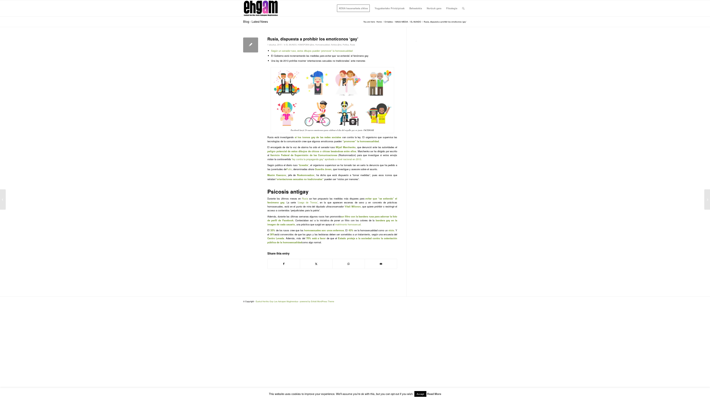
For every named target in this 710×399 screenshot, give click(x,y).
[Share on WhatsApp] (348, 264)
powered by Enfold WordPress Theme (317, 301)
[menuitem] (353, 8)
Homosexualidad (322, 44)
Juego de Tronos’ (308, 202)
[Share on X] (316, 264)
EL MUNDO (291, 44)
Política (346, 44)
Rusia (352, 44)
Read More (434, 394)
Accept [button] (420, 394)
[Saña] (3, 199)
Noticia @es (336, 44)
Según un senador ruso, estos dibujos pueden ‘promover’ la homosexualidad (312, 50)
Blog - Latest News (255, 21)
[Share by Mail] (381, 264)
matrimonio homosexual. (348, 224)
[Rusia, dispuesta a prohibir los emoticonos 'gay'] (250, 44)
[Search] (463, 8)
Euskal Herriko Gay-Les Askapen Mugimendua (277, 301)
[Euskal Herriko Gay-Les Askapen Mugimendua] (260, 8)
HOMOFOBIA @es (306, 44)
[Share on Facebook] (284, 264)
